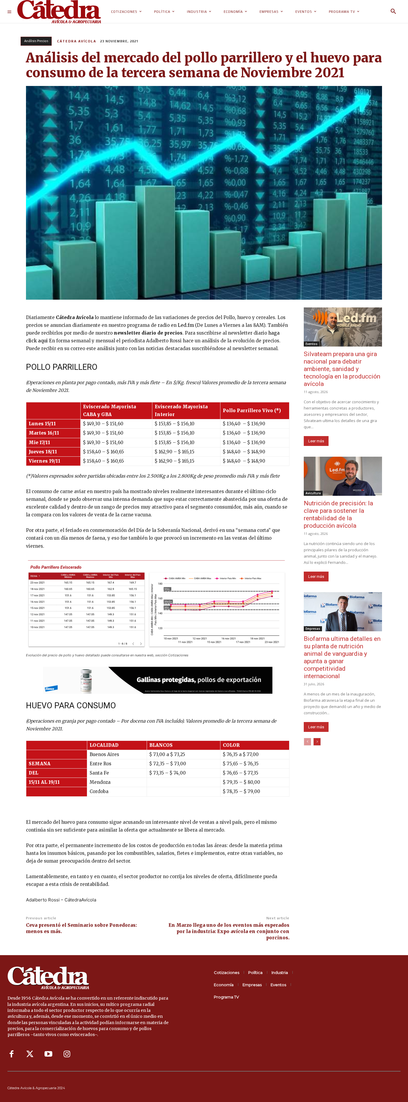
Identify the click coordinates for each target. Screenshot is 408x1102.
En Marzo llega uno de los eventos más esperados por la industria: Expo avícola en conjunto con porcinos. (228, 931)
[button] (393, 11)
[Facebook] (11, 1054)
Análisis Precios (36, 41)
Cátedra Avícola (76, 41)
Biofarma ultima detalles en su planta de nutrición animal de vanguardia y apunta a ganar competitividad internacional (342, 657)
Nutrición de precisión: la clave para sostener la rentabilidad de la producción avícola (338, 514)
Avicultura (313, 493)
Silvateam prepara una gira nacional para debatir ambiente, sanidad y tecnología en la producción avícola (342, 368)
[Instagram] (67, 1054)
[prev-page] (307, 742)
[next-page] (317, 742)
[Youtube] (48, 1054)
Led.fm (186, 325)
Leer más (316, 441)
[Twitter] (30, 1054)
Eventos (311, 344)
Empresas (313, 629)
